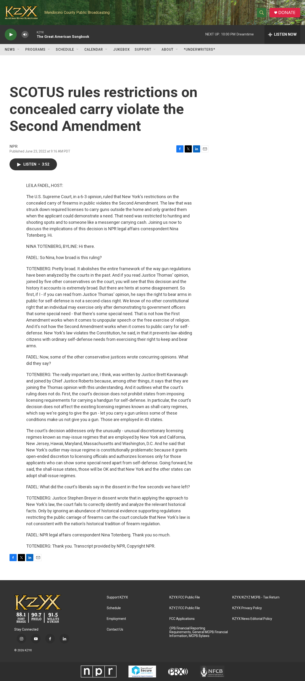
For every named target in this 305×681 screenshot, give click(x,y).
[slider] (32, 34)
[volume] (25, 34)
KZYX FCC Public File (184, 597)
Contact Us (115, 629)
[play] (11, 34)
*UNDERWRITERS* (199, 49)
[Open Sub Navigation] (18, 49)
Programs (35, 49)
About (167, 49)
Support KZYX (117, 597)
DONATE (286, 12)
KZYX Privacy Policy (247, 608)
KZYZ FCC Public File (184, 608)
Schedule (65, 49)
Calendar (93, 49)
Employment (116, 619)
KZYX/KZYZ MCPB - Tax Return (256, 597)
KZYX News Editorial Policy (252, 619)
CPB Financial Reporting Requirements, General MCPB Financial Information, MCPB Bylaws (198, 632)
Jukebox (121, 49)
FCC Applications (182, 619)
